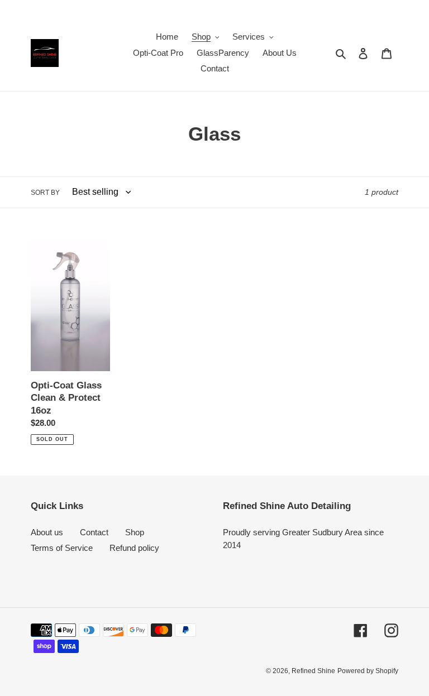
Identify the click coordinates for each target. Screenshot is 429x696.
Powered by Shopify (367, 671)
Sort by (45, 192)
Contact (94, 532)
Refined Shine (313, 671)
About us (47, 532)
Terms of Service (62, 548)
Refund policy (134, 548)
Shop (134, 532)
